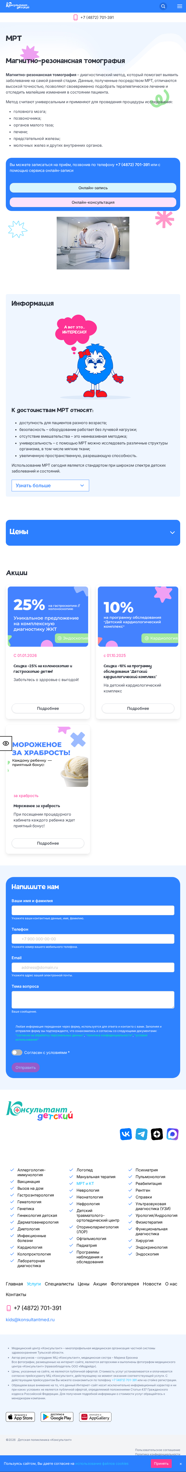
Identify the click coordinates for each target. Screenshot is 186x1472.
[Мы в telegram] (141, 1134)
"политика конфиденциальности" (109, 1035)
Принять (161, 1463)
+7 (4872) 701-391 (133, 164)
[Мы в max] (172, 1134)
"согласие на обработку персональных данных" (50, 1035)
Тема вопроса (25, 986)
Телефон (20, 929)
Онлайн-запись (93, 187)
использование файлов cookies (102, 1463)
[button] (180, 6)
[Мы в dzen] (157, 1134)
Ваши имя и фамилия (32, 900)
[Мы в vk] (126, 1134)
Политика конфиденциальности (157, 1454)
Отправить (26, 1067)
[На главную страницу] (17, 7)
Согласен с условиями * (47, 1052)
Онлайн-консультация (93, 202)
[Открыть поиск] (163, 6)
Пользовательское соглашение (157, 1450)
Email (17, 957)
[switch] (17, 1052)
